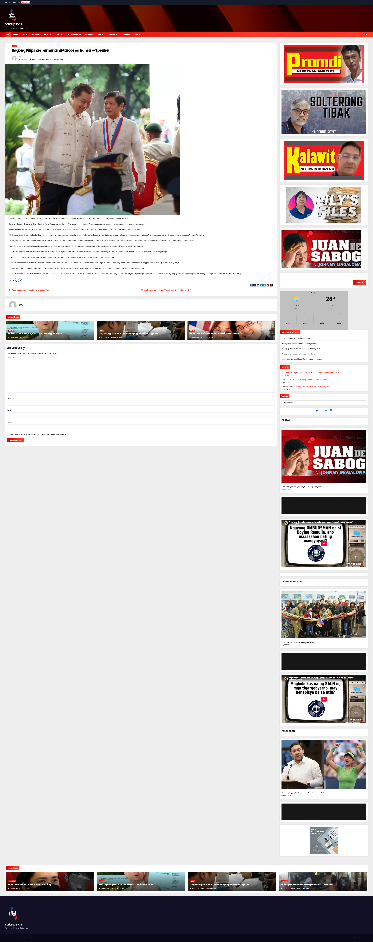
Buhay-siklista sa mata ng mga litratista (298, 642)
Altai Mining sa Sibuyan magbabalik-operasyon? (301, 487)
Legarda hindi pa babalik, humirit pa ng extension (216, 333)
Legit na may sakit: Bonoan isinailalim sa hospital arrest (319, 373)
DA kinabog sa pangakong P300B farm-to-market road (165, 290)
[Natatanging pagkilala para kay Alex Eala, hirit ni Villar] (323, 765)
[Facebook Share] (10, 280)
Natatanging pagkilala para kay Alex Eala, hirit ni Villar (303, 793)
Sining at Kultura (74, 35)
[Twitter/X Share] (15, 280)
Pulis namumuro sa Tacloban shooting (296, 338)
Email (9, 410)
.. (21, 57)
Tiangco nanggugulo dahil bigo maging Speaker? (33, 290)
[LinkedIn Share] (20, 280)
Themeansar (42, 938)
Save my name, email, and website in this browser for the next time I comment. (38, 434)
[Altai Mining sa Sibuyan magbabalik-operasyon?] (323, 457)
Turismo (100, 35)
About (366, 938)
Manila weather (313, 328)
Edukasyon (113, 35)
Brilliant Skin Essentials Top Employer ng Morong (314, 387)
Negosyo (47, 35)
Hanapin (360, 282)
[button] (362, 35)
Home (350, 938)
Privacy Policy (358, 938)
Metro (25, 35)
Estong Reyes (208, 337)
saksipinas (13, 24)
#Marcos (49, 59)
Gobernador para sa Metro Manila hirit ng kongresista (301, 359)
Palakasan (126, 35)
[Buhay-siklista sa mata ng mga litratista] (323, 615)
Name (10, 398)
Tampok (137, 35)
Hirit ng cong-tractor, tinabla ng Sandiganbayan (35, 333)
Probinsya (36, 35)
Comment (11, 358)
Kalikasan (89, 35)
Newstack (33, 938)
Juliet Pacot (117, 337)
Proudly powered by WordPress (14, 938)
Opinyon (59, 35)
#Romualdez (58, 59)
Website (10, 422)
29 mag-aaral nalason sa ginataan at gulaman (298, 354)
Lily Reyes (25, 337)
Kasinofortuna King (288, 373)
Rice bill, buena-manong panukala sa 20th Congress (307, 380)
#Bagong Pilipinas (38, 59)
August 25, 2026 (16, 888)
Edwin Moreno (303, 888)
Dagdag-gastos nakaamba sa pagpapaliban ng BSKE (128, 333)
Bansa (15, 35)
